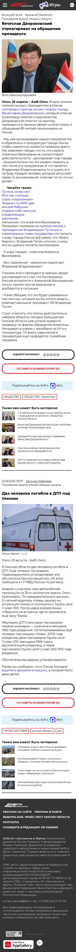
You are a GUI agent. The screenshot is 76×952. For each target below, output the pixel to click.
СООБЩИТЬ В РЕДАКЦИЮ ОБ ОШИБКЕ (30, 827)
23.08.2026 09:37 (12, 481)
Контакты (11, 822)
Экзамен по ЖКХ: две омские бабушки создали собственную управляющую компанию (19, 210)
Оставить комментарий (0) (38, 368)
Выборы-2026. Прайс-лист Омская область (36, 817)
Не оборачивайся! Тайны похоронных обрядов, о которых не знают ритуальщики (42, 760)
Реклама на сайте (17, 812)
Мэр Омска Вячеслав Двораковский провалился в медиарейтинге (39, 449)
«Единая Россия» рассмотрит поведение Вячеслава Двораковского (41, 438)
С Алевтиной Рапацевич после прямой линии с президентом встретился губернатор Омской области (44, 415)
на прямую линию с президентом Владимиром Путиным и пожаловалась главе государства (33, 229)
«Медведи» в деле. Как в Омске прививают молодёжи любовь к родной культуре (42, 748)
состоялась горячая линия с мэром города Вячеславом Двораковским (35, 111)
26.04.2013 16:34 (12, 15)
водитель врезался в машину (24, 670)
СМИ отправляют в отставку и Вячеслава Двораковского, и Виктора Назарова (41, 461)
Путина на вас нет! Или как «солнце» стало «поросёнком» (17, 195)
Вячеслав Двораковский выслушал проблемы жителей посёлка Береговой (44, 426)
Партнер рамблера (35, 934)
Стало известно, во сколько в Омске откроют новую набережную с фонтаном (44, 772)
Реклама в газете (48, 812)
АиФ (25, 553)
